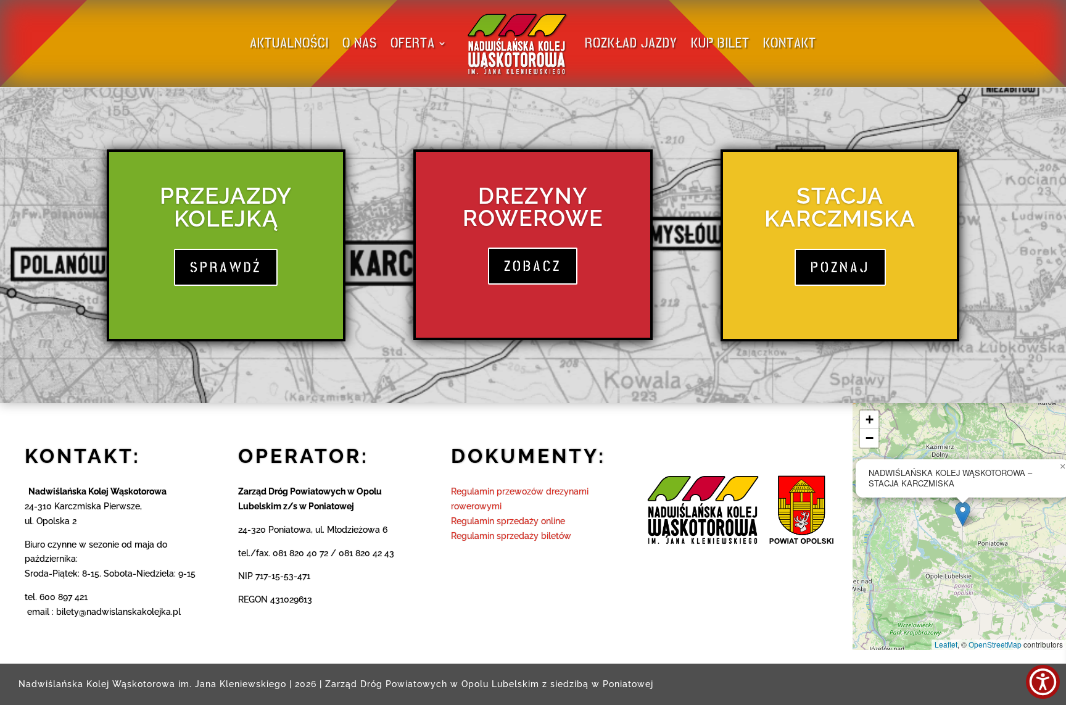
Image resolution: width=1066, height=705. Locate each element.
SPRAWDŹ (226, 267)
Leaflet (946, 644)
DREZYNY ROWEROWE (533, 207)
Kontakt (789, 43)
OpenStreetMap (995, 644)
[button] (962, 514)
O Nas (359, 43)
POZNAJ (840, 267)
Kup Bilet (720, 43)
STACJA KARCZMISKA (839, 207)
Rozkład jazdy (631, 43)
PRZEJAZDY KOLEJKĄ (226, 207)
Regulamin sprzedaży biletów (511, 536)
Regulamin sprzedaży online (508, 521)
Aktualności (289, 43)
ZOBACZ (532, 266)
